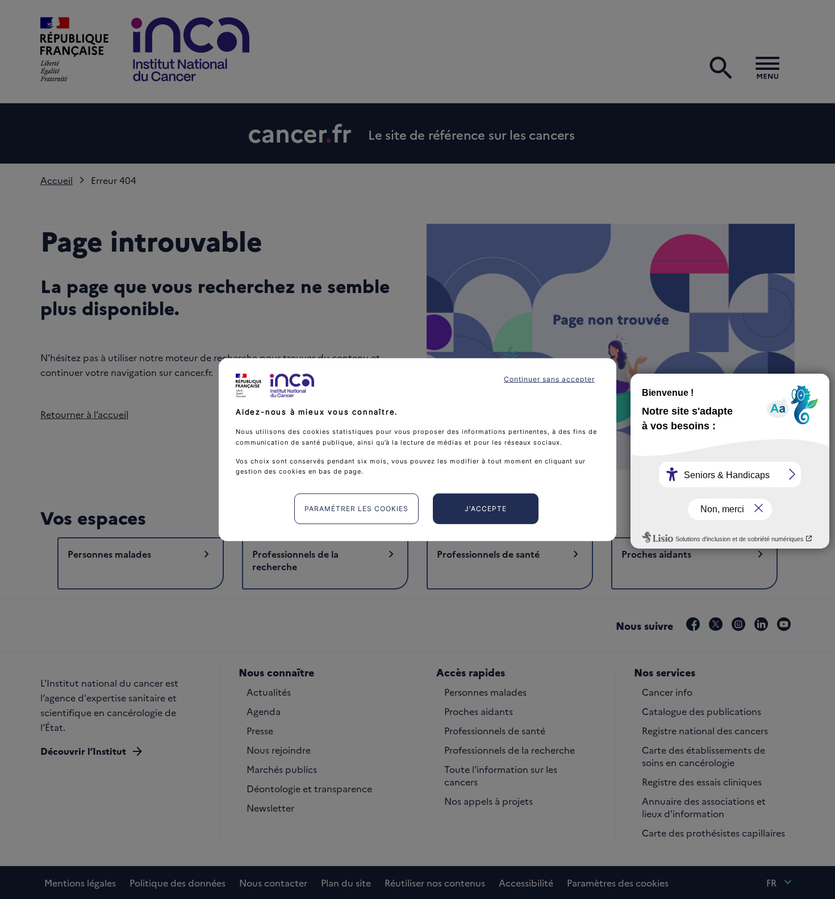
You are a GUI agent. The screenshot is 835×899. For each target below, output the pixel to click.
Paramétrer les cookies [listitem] (356, 508)
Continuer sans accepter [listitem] (549, 378)
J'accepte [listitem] (486, 508)
